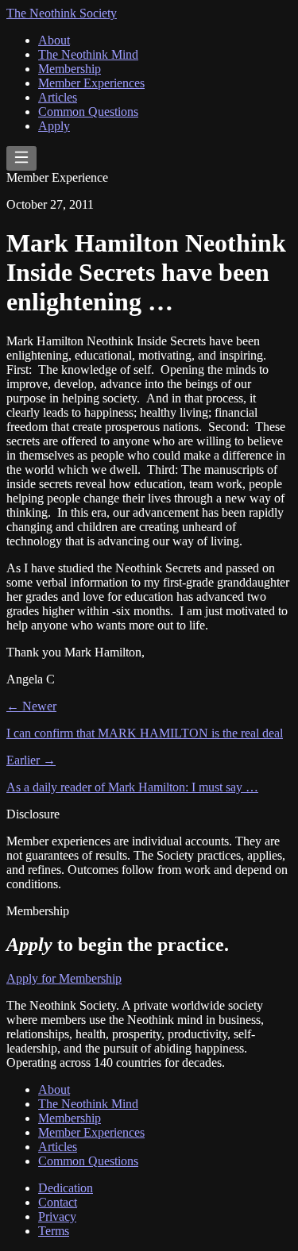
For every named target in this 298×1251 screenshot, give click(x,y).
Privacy (57, 1216)
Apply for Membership (64, 978)
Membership (69, 68)
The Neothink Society (61, 13)
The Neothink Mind (88, 54)
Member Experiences (91, 83)
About (54, 40)
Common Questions (88, 111)
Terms (53, 1231)
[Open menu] (21, 158)
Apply (54, 126)
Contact (57, 1202)
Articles (57, 97)
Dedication (65, 1188)
